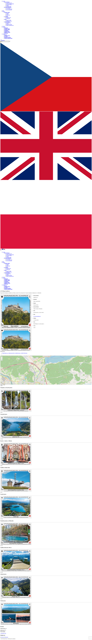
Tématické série (8, 17)
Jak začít (3, 1)
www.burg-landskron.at (37, 316)
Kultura (7, 14)
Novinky (3, 26)
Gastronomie (8, 265)
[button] (1, 357)
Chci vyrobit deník (9, 9)
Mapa (3, 10)
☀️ (0, 42)
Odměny (7, 5)
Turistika (7, 13)
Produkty (3, 11)
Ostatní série (8, 18)
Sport (7, 15)
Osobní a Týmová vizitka (10, 3)
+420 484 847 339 (3, 633)
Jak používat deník (9, 2)
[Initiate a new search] (90, 357)
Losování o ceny (8, 6)
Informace (3, 284)
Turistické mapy (8, 22)
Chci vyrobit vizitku (9, 259)
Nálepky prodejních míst (10, 25)
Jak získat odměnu (9, 4)
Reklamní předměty (9, 24)
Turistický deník (8, 20)
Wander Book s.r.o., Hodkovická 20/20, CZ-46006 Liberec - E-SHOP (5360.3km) (14, 353)
